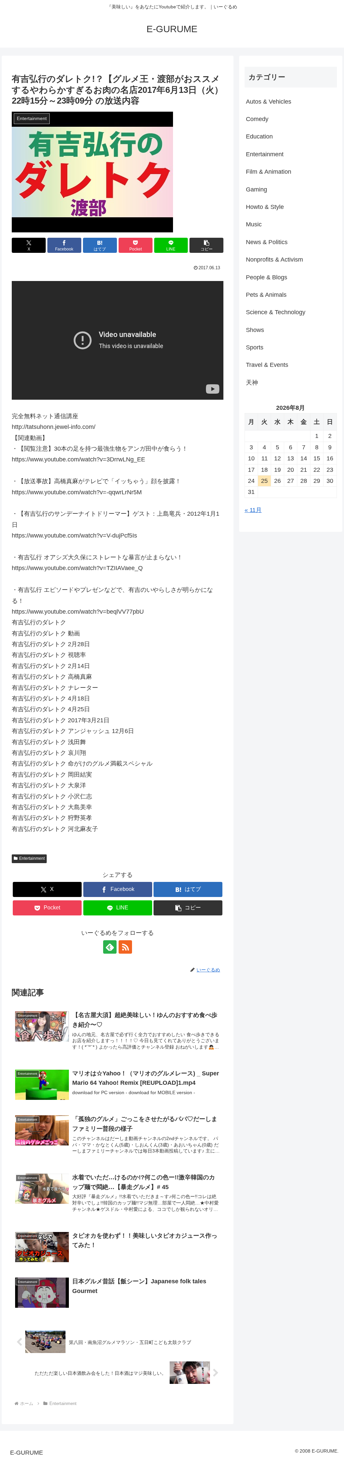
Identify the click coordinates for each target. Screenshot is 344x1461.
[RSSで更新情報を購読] (125, 947)
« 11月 (253, 510)
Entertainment (32, 858)
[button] (206, 245)
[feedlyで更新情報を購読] (110, 947)
